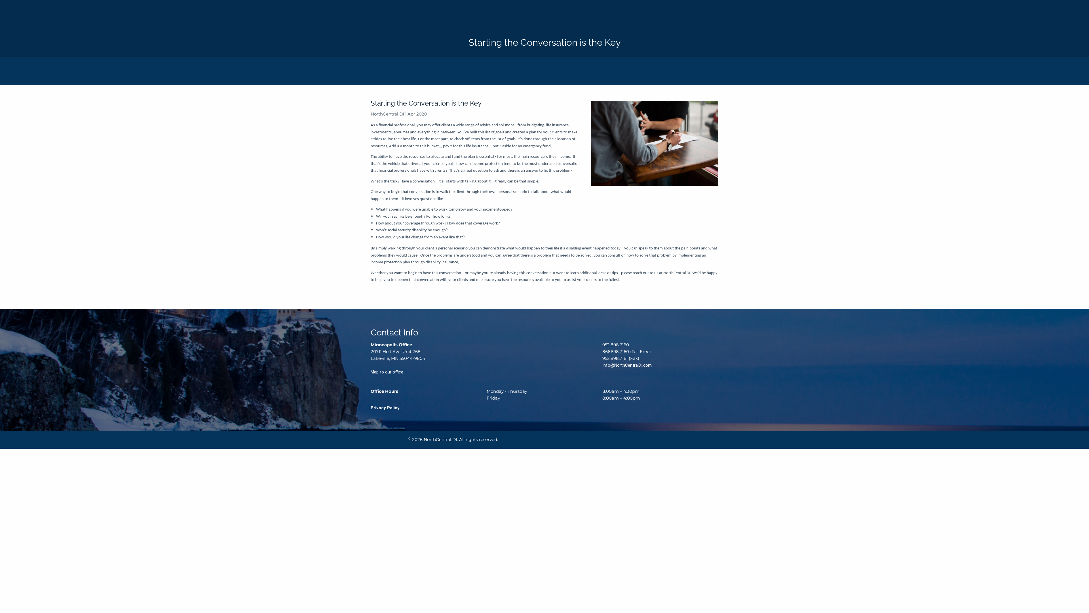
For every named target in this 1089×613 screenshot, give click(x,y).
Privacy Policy (385, 407)
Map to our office (387, 372)
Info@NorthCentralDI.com (627, 365)
